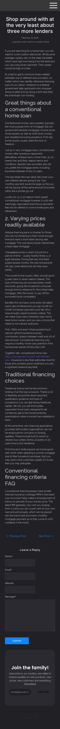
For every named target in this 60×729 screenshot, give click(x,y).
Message (10, 597)
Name (9, 556)
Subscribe (43, 692)
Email (8, 570)
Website (9, 583)
